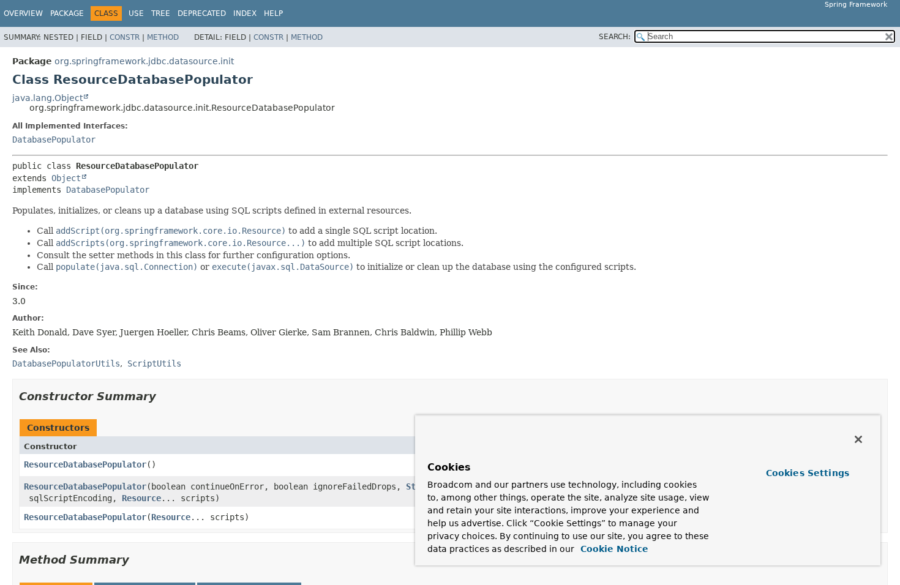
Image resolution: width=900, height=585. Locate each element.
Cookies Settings (807, 473)
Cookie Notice (612, 549)
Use (136, 13)
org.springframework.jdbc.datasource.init (144, 61)
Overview (23, 13)
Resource (141, 498)
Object (66, 178)
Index (245, 13)
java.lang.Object (47, 98)
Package (67, 13)
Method (163, 37)
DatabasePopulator (54, 139)
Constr (125, 37)
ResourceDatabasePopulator (85, 464)
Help (273, 13)
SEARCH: (615, 36)
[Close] (858, 439)
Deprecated (202, 13)
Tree (160, 13)
